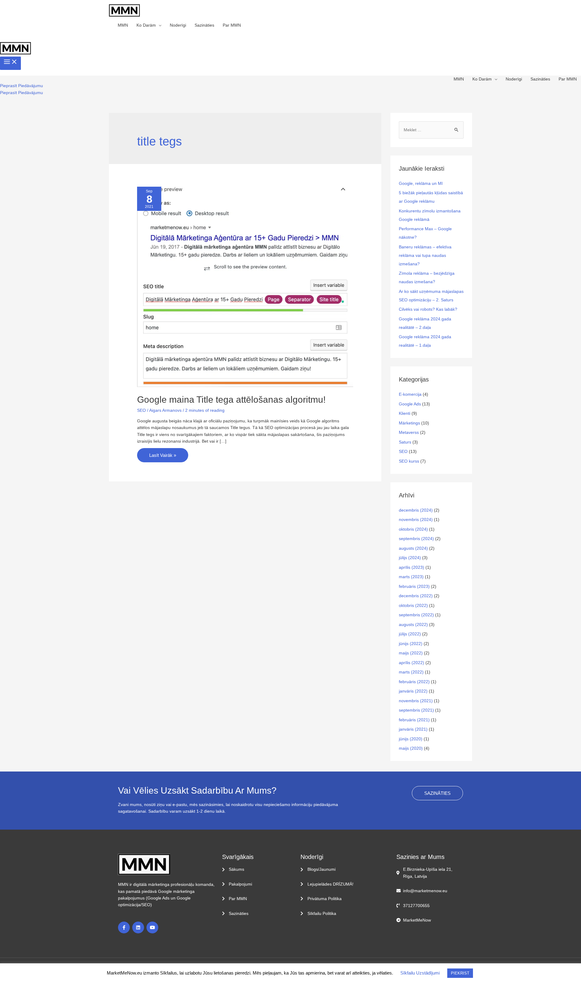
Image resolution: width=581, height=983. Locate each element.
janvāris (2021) (413, 729)
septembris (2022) (416, 614)
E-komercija (410, 394)
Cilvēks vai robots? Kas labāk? (428, 309)
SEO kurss (409, 461)
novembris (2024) (416, 519)
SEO (141, 410)
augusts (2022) (413, 624)
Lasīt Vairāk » (162, 453)
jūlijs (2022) (410, 633)
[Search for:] (431, 129)
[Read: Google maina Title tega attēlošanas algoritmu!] (245, 286)
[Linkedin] (138, 927)
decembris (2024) (416, 510)
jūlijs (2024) (410, 557)
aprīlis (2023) (411, 567)
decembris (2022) (416, 595)
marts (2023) (411, 576)
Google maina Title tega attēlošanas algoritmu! (231, 400)
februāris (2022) (414, 681)
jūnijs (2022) (410, 643)
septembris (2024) (416, 538)
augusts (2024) (413, 548)
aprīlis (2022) (411, 662)
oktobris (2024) (413, 529)
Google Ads (410, 403)
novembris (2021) (416, 700)
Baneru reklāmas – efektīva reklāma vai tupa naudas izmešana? (425, 255)
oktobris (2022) (413, 605)
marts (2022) (411, 672)
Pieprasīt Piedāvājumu (21, 92)
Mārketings (409, 423)
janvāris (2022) (413, 691)
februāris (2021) (414, 719)
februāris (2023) (414, 586)
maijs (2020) (411, 748)
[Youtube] (152, 927)
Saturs (405, 442)
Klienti (404, 413)
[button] (21, 85)
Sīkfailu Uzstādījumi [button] (420, 972)
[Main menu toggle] (10, 63)
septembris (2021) (416, 710)
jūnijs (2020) (410, 738)
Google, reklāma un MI (421, 183)
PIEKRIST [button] (460, 973)
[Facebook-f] (124, 927)
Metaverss (409, 432)
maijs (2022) (411, 652)
